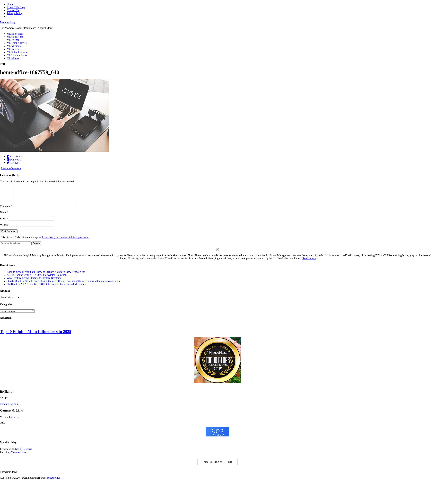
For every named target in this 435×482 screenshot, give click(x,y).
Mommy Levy (7, 22)
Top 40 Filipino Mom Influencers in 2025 (35, 331)
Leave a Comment (11, 168)
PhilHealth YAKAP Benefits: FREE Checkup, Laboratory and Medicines (46, 284)
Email (4, 218)
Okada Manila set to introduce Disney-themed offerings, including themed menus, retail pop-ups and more (63, 281)
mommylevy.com (9, 404)
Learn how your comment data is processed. (65, 237)
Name (4, 212)
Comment (6, 206)
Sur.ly (16, 417)
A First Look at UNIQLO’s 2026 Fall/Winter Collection (37, 274)
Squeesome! (53, 477)
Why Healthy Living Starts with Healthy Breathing (34, 277)
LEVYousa (26, 449)
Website (4, 224)
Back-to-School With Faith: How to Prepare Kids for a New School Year (46, 271)
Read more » (309, 258)
